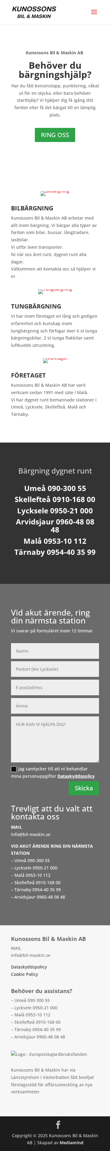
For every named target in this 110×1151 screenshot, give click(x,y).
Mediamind (71, 1142)
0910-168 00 (48, 882)
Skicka (84, 788)
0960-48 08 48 (51, 897)
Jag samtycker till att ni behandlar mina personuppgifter (53, 772)
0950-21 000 (45, 868)
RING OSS (55, 135)
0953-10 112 (38, 875)
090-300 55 (39, 860)
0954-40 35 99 (46, 889)
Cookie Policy (24, 974)
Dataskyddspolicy (76, 776)
